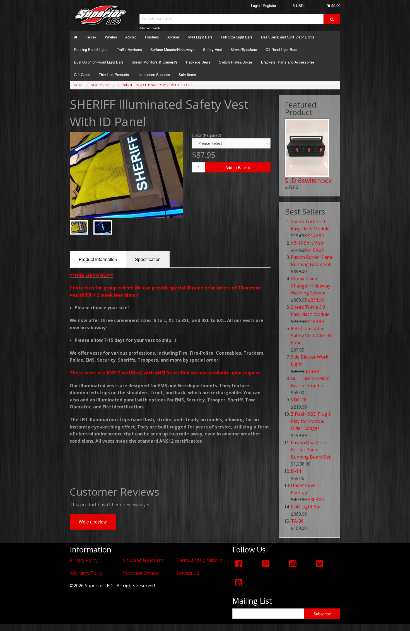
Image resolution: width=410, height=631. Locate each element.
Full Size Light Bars (237, 37)
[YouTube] (238, 582)
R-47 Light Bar (306, 507)
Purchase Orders (140, 573)
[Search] (332, 19)
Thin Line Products (114, 74)
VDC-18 (299, 400)
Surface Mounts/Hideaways (172, 49)
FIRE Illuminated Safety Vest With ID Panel (311, 335)
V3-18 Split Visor (308, 243)
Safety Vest (212, 49)
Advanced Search (149, 28)
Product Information (98, 259)
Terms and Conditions (199, 560)
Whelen (111, 37)
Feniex (91, 37)
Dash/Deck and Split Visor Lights (288, 37)
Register (269, 5)
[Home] (75, 37)
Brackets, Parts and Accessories (288, 62)
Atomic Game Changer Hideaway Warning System (310, 286)
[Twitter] (319, 563)
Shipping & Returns (143, 560)
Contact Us (187, 573)
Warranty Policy (86, 573)
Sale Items (187, 74)
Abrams (173, 37)
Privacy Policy (84, 560)
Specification (148, 259)
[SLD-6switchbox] (307, 148)
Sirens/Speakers (243, 49)
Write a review (93, 521)
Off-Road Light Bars (281, 49)
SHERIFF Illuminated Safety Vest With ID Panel (155, 85)
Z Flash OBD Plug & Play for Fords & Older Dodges (311, 421)
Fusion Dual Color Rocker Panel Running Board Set (311, 450)
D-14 (296, 471)
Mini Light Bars (200, 37)
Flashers (152, 37)
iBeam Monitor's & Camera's (155, 62)
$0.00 (335, 5)
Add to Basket (237, 167)
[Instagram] (292, 563)
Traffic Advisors (129, 49)
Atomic (131, 37)
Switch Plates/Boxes (236, 62)
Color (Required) (206, 135)
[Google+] (265, 563)
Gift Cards (82, 74)
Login (255, 5)
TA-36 (297, 521)
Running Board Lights (91, 49)
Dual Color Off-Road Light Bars (99, 62)
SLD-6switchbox (308, 180)
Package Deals (198, 62)
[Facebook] (238, 563)
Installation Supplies (154, 74)
